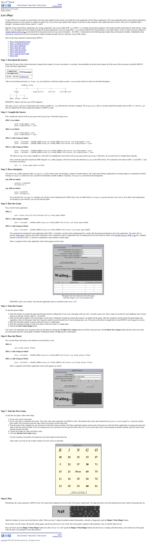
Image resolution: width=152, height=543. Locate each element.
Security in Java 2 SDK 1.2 (124, 235)
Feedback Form (57, 6)
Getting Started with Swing (14, 32)
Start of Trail (32, 5)
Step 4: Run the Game (17, 48)
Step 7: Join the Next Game (19, 54)
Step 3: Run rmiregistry (18, 46)
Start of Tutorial (22, 5)
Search (60, 4)
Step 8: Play (14, 56)
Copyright (4, 540)
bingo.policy (20, 235)
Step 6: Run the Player (18, 52)
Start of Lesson (41, 5)
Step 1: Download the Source (20, 42)
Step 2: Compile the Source (19, 44)
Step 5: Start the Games (18, 50)
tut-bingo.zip (24, 77)
